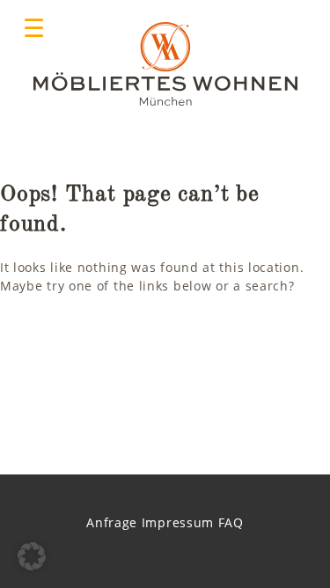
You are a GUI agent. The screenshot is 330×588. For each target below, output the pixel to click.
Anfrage (111, 522)
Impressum (178, 522)
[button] (31, 556)
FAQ (231, 522)
